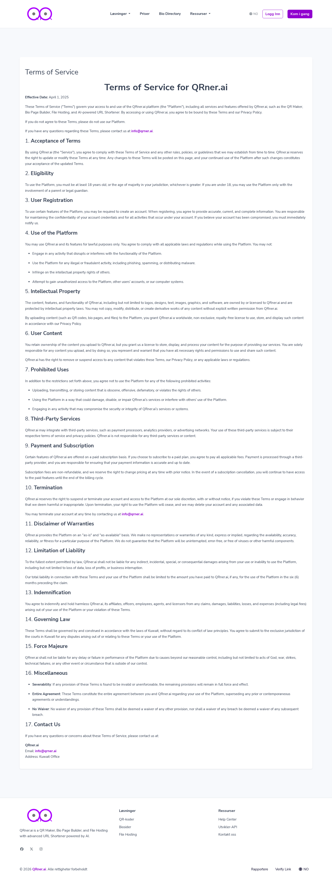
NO (255, 14)
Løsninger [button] (119, 13)
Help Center (227, 819)
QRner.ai (39, 869)
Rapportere (259, 869)
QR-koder (126, 819)
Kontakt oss (227, 834)
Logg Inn (272, 14)
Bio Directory (170, 13)
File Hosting (128, 834)
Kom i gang (299, 14)
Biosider (125, 827)
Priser (145, 13)
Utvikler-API (227, 827)
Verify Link (283, 869)
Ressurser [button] (199, 13)
